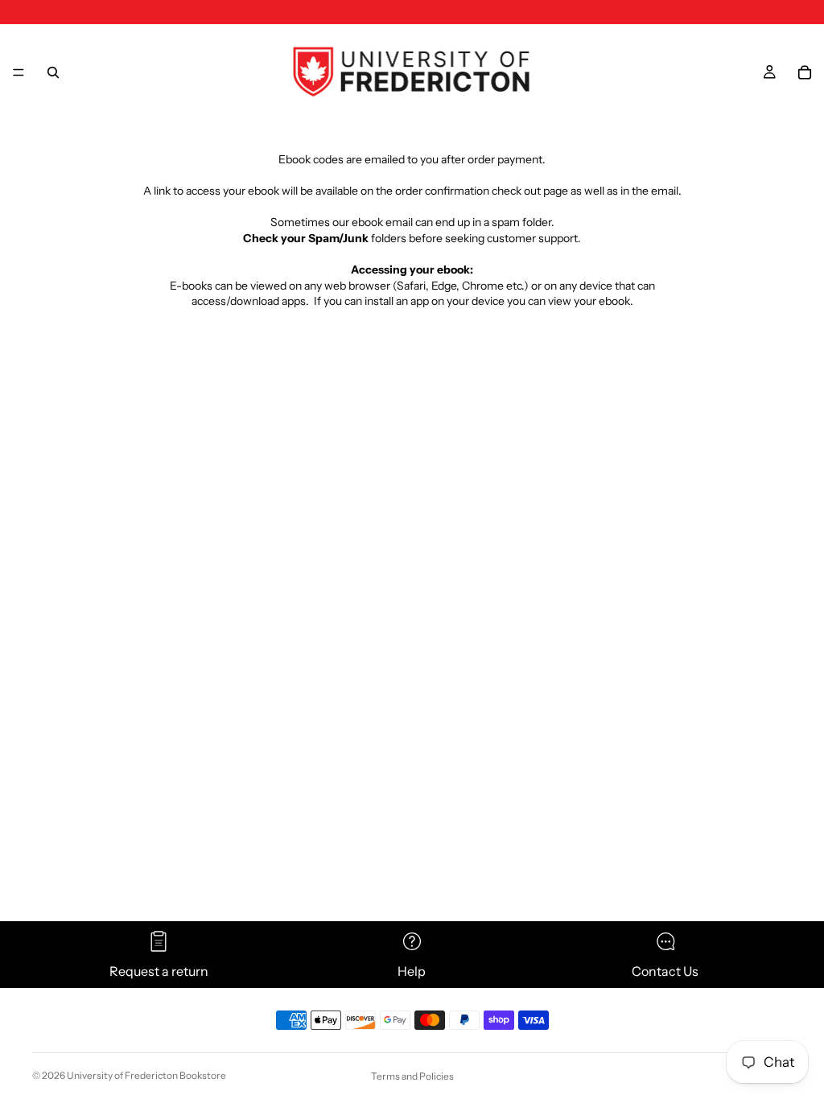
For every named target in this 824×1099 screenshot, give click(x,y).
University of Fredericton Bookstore (146, 1075)
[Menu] (18, 72)
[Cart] (804, 72)
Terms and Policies (412, 1076)
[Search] (53, 72)
